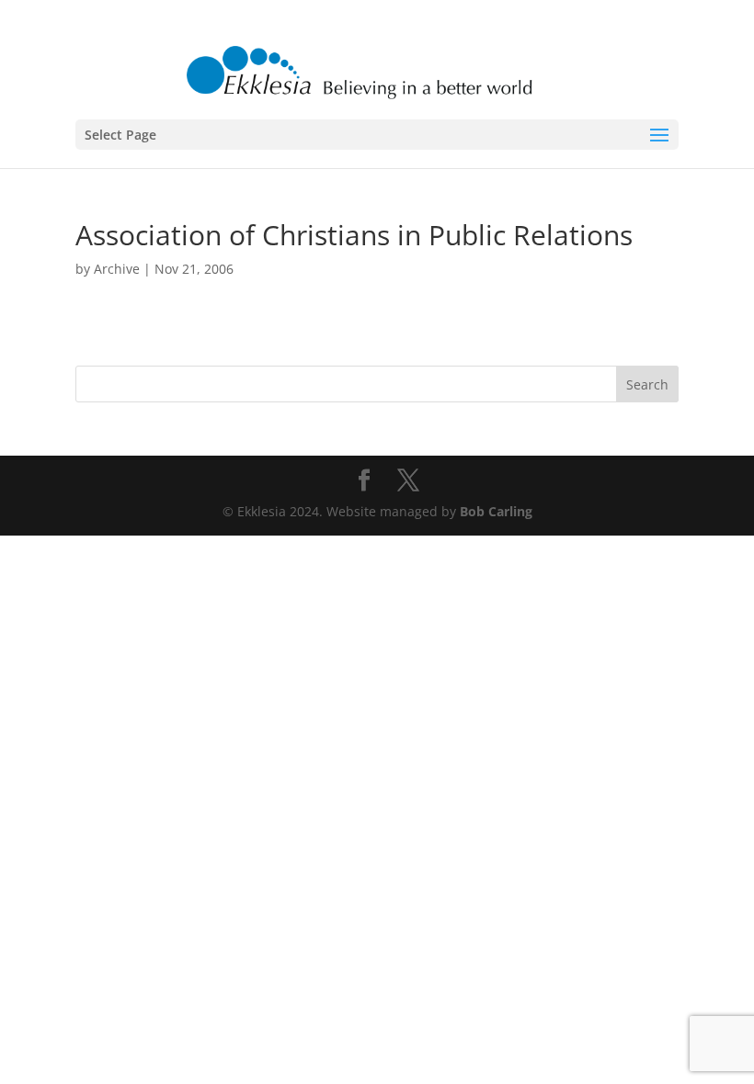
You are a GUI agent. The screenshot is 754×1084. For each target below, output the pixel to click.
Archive (117, 268)
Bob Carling (496, 511)
